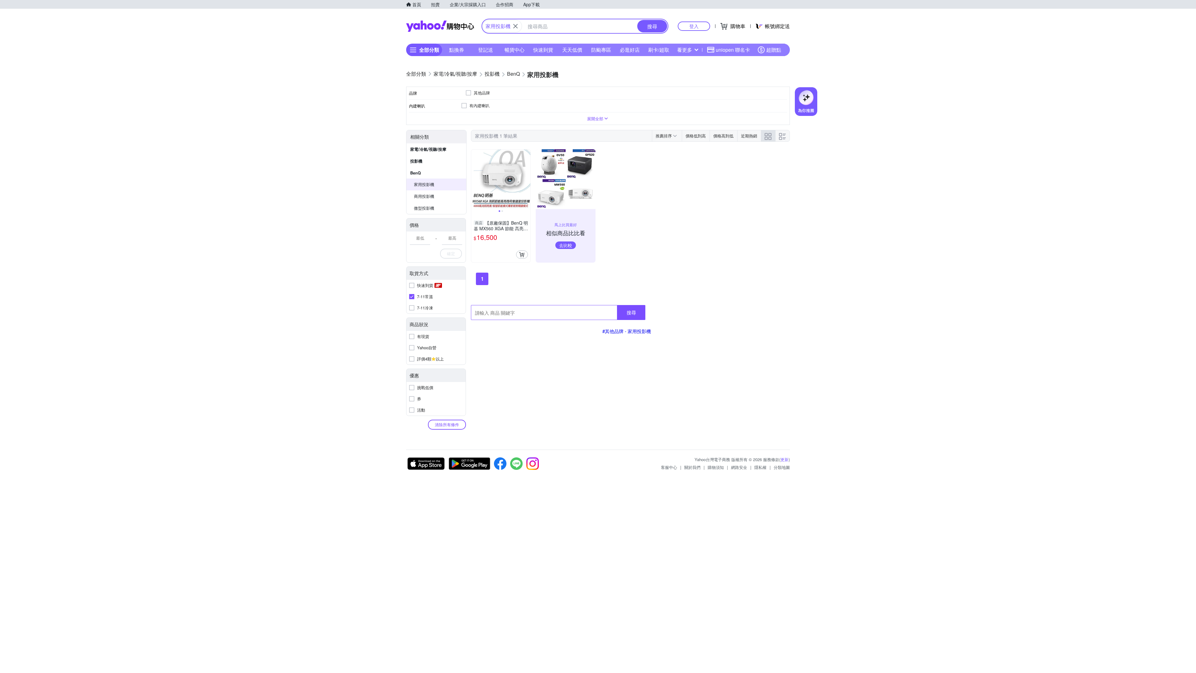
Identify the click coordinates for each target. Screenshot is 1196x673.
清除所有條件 (447, 424)
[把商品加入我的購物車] (522, 255)
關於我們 (692, 467)
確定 (451, 253)
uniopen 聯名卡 (733, 49)
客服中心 (669, 467)
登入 (694, 26)
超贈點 (773, 49)
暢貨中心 (514, 49)
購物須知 (716, 467)
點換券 (456, 49)
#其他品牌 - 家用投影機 (626, 331)
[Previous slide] (475, 179)
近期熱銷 (749, 136)
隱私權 (760, 467)
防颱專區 (601, 49)
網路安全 (739, 467)
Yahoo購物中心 (440, 26)
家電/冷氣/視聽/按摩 (428, 149)
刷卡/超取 (658, 49)
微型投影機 (424, 208)
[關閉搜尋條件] (515, 26)
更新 (785, 459)
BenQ (415, 173)
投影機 (416, 161)
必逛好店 (630, 49)
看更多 (684, 49)
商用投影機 (424, 196)
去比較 (565, 245)
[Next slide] (526, 179)
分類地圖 (782, 467)
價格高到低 (723, 136)
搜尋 (631, 312)
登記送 (485, 49)
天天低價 (572, 49)
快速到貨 (543, 49)
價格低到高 (696, 136)
